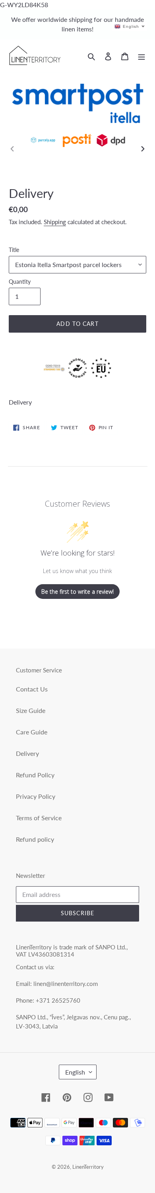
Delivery (27, 753)
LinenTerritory (88, 1167)
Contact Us (32, 689)
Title (14, 249)
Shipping (55, 221)
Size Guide (30, 710)
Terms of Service (39, 817)
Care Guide (31, 732)
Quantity (20, 281)
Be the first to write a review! (77, 591)
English (75, 1072)
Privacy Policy (35, 796)
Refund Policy (35, 775)
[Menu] (141, 55)
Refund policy (35, 839)
